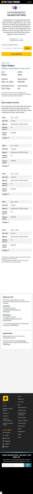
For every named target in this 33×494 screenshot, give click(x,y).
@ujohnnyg (6, 311)
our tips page (13, 323)
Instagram (8, 441)
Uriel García (6, 306)
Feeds (19, 429)
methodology (6, 344)
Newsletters (21, 431)
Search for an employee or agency (9, 44)
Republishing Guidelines (22, 414)
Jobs (19, 404)
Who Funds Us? (22, 407)
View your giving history (7, 409)
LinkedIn (7, 444)
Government (16, 12)
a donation (22, 34)
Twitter (7, 435)
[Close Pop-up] (1, 493)
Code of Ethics (22, 417)
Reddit (7, 446)
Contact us (6, 413)
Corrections (21, 426)
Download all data (16, 40)
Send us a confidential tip (7, 419)
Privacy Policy (22, 423)
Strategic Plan (22, 410)
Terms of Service (23, 420)
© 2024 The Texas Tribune (8, 424)
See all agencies (16, 54)
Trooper (4, 68)
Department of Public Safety (19, 68)
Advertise (5, 416)
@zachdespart (7, 320)
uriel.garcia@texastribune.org (12, 310)
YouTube (7, 438)
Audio (19, 434)
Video (19, 437)
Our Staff (20, 402)
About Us (20, 399)
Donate (5, 406)
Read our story (7, 336)
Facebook (7, 432)
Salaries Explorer (16, 15)
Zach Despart (7, 315)
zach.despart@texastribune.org (12, 318)
